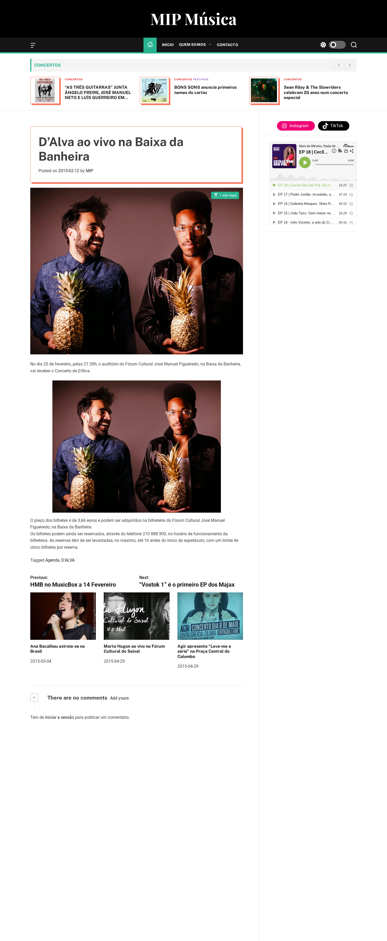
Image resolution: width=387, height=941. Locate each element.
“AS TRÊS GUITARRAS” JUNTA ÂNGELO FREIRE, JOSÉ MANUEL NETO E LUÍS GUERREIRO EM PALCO (98, 95)
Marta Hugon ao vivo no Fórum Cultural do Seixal (134, 649)
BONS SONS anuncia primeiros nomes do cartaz (205, 90)
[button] (349, 65)
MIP (89, 170)
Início (168, 45)
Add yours (119, 698)
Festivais (201, 79)
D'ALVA (68, 560)
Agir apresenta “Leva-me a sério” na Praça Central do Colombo (204, 651)
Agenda (52, 560)
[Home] (150, 45)
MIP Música (193, 18)
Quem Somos (192, 44)
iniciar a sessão (59, 717)
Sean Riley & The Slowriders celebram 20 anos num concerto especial (316, 92)
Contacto (227, 45)
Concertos (74, 79)
